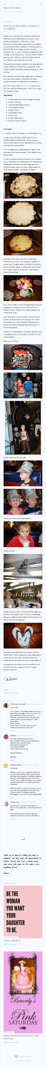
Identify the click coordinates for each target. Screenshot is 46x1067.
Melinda (13, 736)
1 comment (12, 944)
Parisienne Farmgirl (17, 704)
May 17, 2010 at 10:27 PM (34, 704)
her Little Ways (12, 8)
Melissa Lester (15, 765)
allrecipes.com (26, 86)
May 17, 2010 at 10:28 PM (25, 735)
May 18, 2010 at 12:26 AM (30, 765)
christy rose (14, 802)
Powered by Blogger (24, 1056)
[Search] (41, 3)
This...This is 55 (12, 940)
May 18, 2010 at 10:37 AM (28, 802)
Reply (12, 731)
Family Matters (13, 693)
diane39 (28, 1060)
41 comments (13, 1042)
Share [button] (5, 690)
